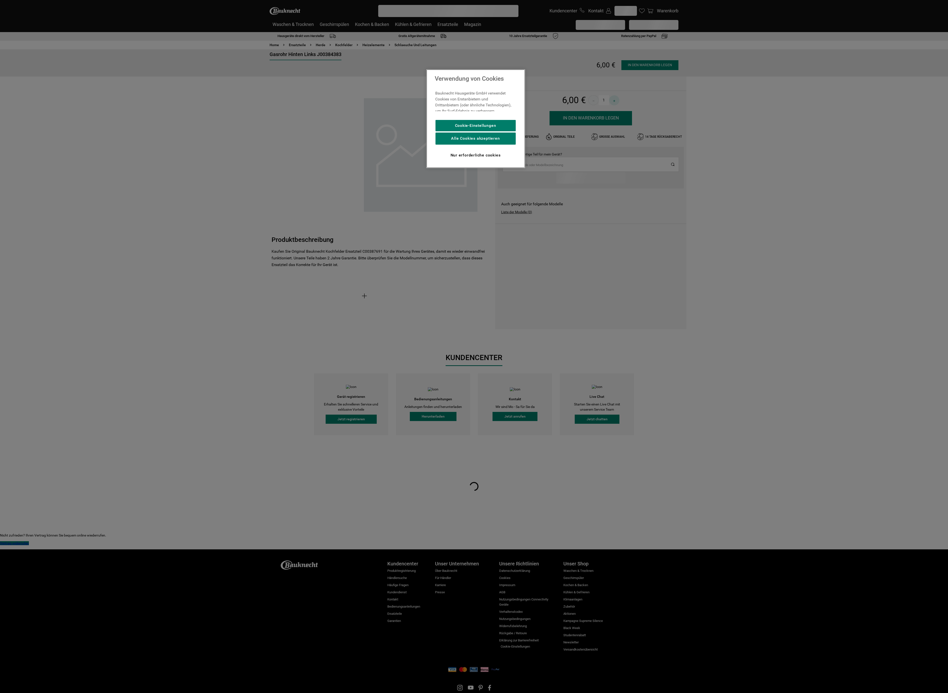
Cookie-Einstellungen (475, 125)
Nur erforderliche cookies (476, 155)
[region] (475, 118)
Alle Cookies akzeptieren (475, 138)
